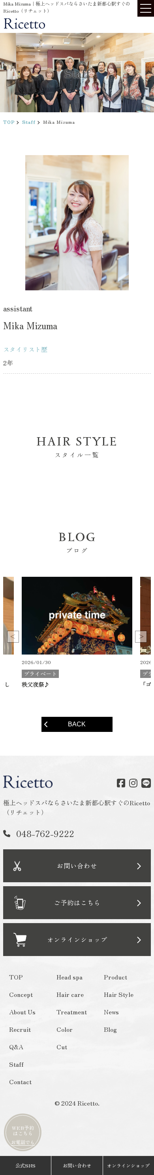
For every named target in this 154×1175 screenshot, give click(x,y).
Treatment (71, 1011)
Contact (20, 1081)
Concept (21, 994)
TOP (9, 121)
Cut (61, 1046)
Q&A (16, 1046)
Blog (109, 1029)
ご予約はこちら (76, 902)
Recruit (20, 1029)
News (110, 1011)
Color (64, 1029)
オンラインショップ (128, 1165)
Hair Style (118, 994)
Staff (29, 121)
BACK (77, 724)
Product (115, 976)
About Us (22, 1011)
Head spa (69, 976)
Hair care (70, 994)
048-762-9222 (45, 833)
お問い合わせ (77, 865)
